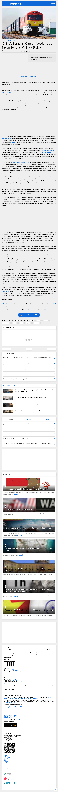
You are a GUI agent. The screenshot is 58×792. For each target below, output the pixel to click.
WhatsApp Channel (8, 768)
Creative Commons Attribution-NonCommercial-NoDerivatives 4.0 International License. (27, 698)
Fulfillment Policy (7, 712)
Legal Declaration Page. (11, 702)
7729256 (50, 685)
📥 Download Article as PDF (29, 315)
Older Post (51, 349)
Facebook (6, 758)
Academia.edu (7, 755)
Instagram (6, 761)
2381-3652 (8, 668)
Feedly (5, 759)
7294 (13, 678)
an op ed (12, 142)
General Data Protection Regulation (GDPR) (13, 713)
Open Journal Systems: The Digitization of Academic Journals (25, 489)
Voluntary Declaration (8, 717)
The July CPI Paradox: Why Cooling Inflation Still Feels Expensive (30, 397)
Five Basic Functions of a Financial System (19, 509)
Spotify (5, 766)
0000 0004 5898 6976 (10, 672)
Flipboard (5, 760)
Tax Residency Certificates (9, 716)
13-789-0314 (14, 680)
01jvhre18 (9, 675)
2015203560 (17, 670)
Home (3, 40)
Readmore (15, 494)
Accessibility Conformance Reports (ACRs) (13, 706)
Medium (5, 764)
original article (47, 310)
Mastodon (6, 763)
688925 (14, 679)
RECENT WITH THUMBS (10, 385)
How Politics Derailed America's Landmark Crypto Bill (27, 410)
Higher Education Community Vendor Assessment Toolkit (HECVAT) (18, 714)
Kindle (14, 40)
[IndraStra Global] (15, 4)
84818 (9, 676)
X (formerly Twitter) (8, 769)
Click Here (20, 719)
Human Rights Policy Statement (10, 715)
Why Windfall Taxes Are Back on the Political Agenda (27, 404)
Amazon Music (7, 756)
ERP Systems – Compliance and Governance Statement (15, 711)
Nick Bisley (24, 76)
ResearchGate (7, 765)
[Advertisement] (14, 64)
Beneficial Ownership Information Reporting (13, 707)
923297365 (12, 669)
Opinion (9, 40)
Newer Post (6, 349)
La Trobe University (33, 76)
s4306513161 (12, 677)
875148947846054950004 (12, 673)
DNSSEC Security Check (9, 709)
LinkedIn (5, 762)
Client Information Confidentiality (10, 708)
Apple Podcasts (7, 757)
